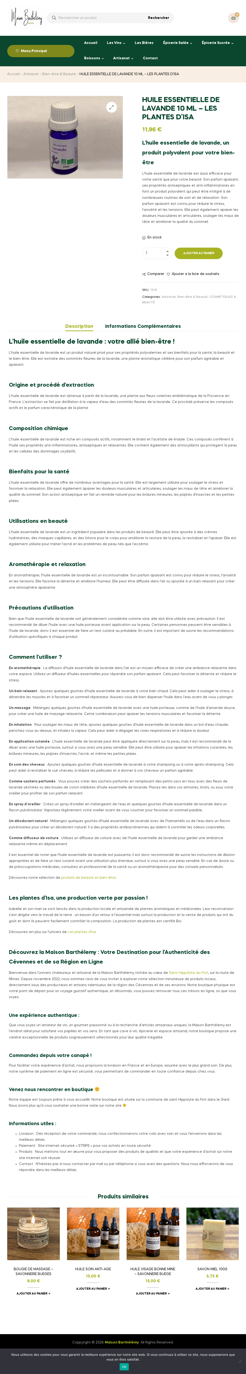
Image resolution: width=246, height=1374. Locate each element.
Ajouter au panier (198, 253)
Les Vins (114, 43)
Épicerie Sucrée (216, 43)
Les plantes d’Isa (82, 932)
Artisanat (121, 58)
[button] (111, 107)
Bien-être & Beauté (59, 74)
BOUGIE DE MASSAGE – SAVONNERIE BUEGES (33, 1272)
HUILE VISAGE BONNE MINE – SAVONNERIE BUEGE (152, 1272)
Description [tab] (79, 326)
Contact (150, 58)
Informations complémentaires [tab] (143, 326)
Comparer (155, 274)
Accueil (90, 43)
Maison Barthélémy (122, 1342)
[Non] (240, 1361)
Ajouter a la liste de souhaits (195, 274)
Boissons (92, 58)
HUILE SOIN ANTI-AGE (93, 1269)
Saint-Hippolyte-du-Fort (188, 973)
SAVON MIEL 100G (212, 1269)
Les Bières (144, 43)
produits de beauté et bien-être (88, 877)
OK (124, 1367)
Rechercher (158, 18)
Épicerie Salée (176, 43)
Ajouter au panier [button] (32, 1293)
